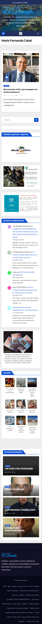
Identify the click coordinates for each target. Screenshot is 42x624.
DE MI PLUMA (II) (14, 489)
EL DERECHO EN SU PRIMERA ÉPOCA (18, 599)
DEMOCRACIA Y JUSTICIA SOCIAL (25, 310)
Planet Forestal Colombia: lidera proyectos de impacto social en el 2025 (25, 290)
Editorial (21, 595)
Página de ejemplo (34, 604)
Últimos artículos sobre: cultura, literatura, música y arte (23, 617)
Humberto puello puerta (21, 307)
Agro (9, 586)
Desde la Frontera (34, 586)
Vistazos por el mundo (32, 621)
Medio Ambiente (6, 604)
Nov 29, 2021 (9, 95)
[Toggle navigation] (20, 33)
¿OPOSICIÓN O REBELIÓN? (20, 509)
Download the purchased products (29, 590)
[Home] (3, 33)
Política (6, 85)
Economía (15, 595)
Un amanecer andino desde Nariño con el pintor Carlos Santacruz (25, 254)
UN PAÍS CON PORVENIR (19, 468)
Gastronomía (35, 599)
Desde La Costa (23, 586)
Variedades (22, 621)
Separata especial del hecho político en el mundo (19, 612)
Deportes (14, 586)
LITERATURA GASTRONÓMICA (14, 529)
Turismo (36, 612)
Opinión (7, 466)
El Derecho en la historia (32, 595)
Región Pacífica (34, 608)
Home (4, 586)
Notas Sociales (17, 604)
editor (20, 95)
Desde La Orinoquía (12, 590)
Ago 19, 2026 (11, 472)
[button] (38, 33)
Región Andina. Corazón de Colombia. (18, 608)
